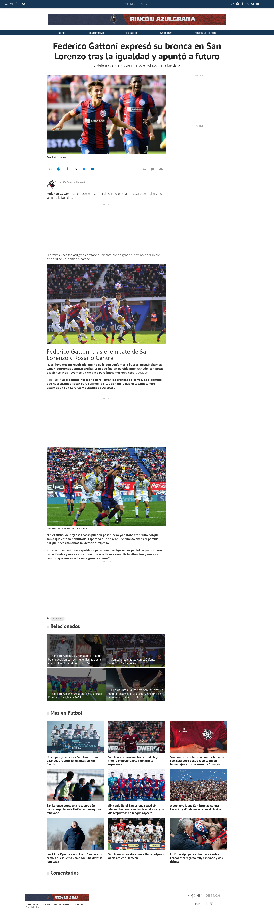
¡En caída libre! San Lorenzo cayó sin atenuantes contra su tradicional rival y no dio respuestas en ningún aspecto (136, 809)
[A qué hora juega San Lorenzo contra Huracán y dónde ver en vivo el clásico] (198, 785)
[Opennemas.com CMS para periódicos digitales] (204, 899)
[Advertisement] (106, 227)
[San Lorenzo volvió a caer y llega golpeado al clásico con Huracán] (136, 834)
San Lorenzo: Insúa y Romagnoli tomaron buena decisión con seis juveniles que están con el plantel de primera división (75, 659)
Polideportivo (96, 32)
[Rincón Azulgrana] (137, 19)
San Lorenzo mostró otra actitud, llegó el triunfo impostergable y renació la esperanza (135, 760)
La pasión (132, 32)
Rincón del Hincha (205, 32)
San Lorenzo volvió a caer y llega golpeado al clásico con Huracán (136, 856)
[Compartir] (233, 4)
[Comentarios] (152, 169)
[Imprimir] (144, 169)
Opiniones (166, 32)
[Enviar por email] (161, 169)
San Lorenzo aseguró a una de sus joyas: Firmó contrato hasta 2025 (75, 695)
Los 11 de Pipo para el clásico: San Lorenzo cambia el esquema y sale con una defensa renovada (75, 858)
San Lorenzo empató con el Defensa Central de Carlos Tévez (132, 661)
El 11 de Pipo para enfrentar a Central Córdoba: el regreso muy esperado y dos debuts (196, 858)
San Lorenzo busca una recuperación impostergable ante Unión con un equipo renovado (74, 809)
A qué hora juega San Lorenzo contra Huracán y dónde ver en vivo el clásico (195, 807)
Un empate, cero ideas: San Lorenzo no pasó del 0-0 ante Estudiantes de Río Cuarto (72, 760)
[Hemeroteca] (266, 4)
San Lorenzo (57, 619)
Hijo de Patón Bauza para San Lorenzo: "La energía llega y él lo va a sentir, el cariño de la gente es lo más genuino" (135, 693)
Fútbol (61, 32)
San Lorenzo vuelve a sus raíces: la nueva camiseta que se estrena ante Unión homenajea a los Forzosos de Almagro (197, 760)
